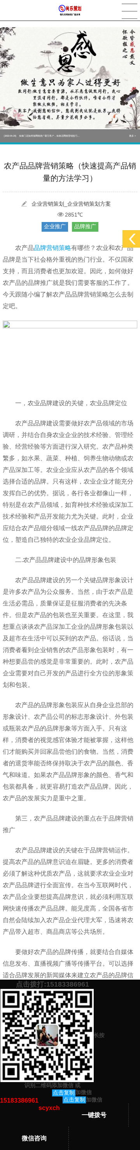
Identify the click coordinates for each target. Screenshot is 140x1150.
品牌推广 (85, 226)
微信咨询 (34, 1138)
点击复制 (64, 1092)
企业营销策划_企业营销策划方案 (71, 204)
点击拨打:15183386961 (52, 984)
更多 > (132, 136)
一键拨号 (94, 1115)
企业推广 (55, 226)
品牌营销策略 (52, 248)
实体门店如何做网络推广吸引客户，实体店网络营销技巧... (42, 136)
